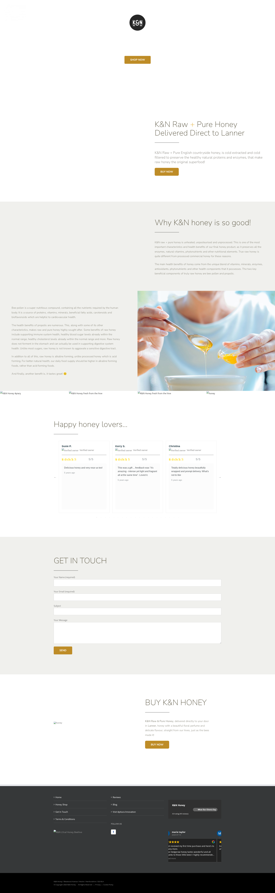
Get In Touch (61, 811)
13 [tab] (148, 517)
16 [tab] (161, 517)
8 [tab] (126, 517)
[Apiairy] (10, 393)
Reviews (117, 797)
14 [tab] (152, 517)
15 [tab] (156, 517)
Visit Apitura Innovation (124, 811)
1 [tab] (96, 517)
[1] (85, 393)
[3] (154, 393)
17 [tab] (165, 517)
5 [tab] (113, 517)
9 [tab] (131, 517)
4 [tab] (109, 517)
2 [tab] (101, 517)
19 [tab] (174, 517)
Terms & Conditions (65, 819)
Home (58, 797)
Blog (115, 804)
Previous (55, 477)
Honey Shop (61, 804)
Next (219, 477)
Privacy (98, 885)
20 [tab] (178, 517)
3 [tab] (105, 517)
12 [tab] (144, 517)
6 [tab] (118, 517)
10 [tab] (135, 517)
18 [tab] (169, 517)
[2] (211, 393)
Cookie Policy (108, 885)
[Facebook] (113, 832)
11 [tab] (139, 517)
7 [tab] (122, 517)
